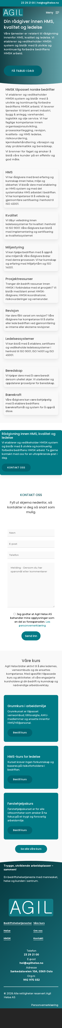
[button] (52, 12)
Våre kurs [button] (39, 923)
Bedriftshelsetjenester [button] (18, 923)
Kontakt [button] (38, 938)
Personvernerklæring (44, 1005)
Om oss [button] (37, 930)
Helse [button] (7, 930)
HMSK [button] (7, 938)
